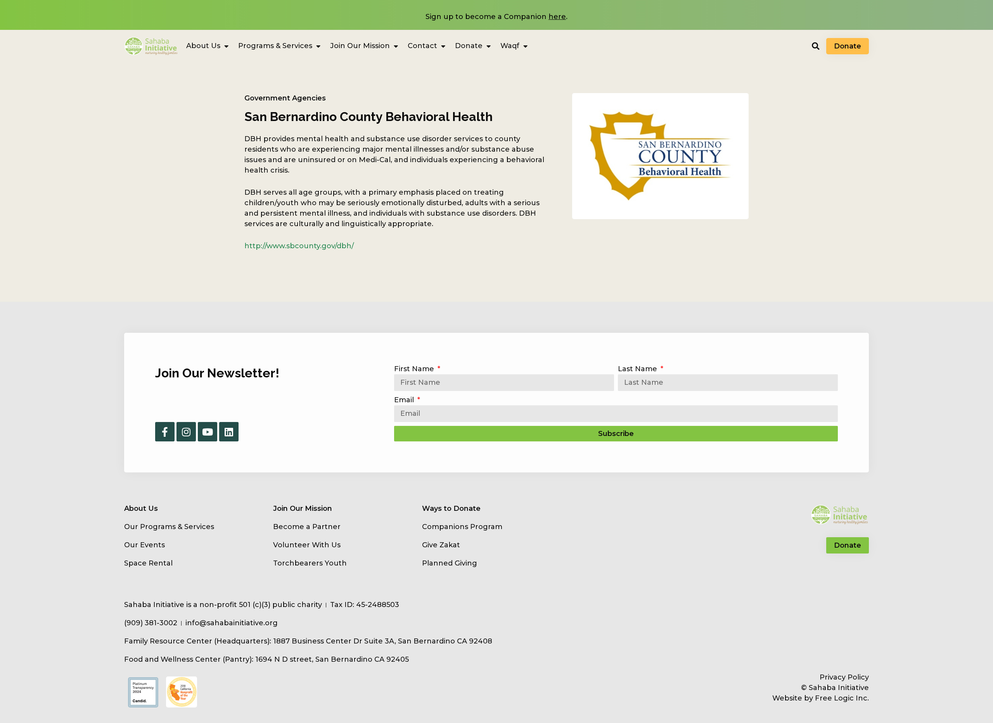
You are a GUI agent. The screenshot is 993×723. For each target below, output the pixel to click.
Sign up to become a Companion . (496, 16)
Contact (422, 46)
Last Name (638, 369)
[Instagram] (186, 431)
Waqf (509, 46)
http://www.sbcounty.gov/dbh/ (299, 246)
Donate (469, 46)
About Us (203, 46)
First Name (415, 369)
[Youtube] (207, 431)
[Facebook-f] (165, 431)
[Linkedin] (229, 431)
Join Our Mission (360, 46)
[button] (815, 46)
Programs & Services (275, 46)
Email (405, 400)
